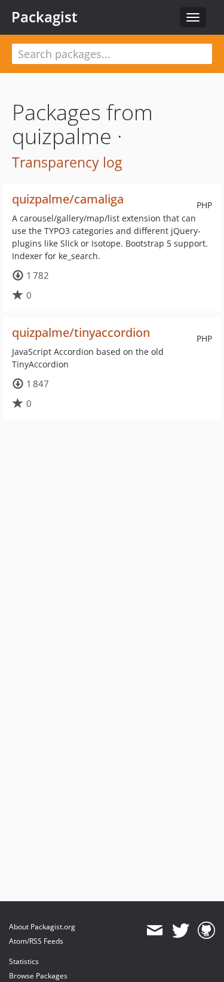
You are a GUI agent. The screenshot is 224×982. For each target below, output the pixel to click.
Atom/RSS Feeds (36, 941)
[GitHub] (206, 930)
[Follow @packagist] (180, 930)
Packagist (44, 16)
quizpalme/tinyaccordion (81, 332)
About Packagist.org (42, 927)
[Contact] (154, 930)
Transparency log (67, 162)
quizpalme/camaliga (68, 199)
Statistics (24, 961)
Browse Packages (38, 976)
